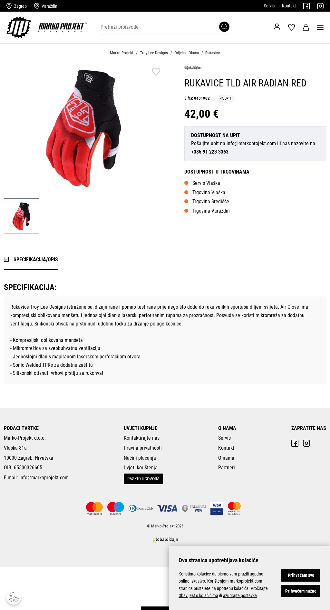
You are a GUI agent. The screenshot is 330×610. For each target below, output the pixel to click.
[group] (84, 127)
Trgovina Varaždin (211, 211)
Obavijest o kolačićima (198, 595)
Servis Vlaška (206, 183)
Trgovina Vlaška (208, 192)
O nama (226, 458)
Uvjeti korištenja (141, 468)
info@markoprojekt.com (251, 143)
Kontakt (289, 5)
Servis (269, 5)
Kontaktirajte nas (142, 438)
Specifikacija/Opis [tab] (36, 259)
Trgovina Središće (210, 201)
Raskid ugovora (143, 478)
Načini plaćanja (140, 458)
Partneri (226, 468)
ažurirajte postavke (240, 595)
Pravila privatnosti (143, 448)
